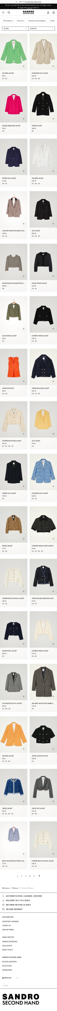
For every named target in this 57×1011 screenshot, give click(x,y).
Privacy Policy (7, 950)
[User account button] (48, 12)
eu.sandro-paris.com (33, 1)
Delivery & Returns (9, 961)
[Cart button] (53, 12)
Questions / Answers (10, 921)
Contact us (6, 925)
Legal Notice (7, 945)
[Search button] (9, 12)
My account (7, 966)
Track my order (8, 930)
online (29, 7)
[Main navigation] (3, 12)
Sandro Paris (7, 970)
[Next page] (39, 876)
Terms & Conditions (9, 941)
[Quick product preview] (24, 66)
